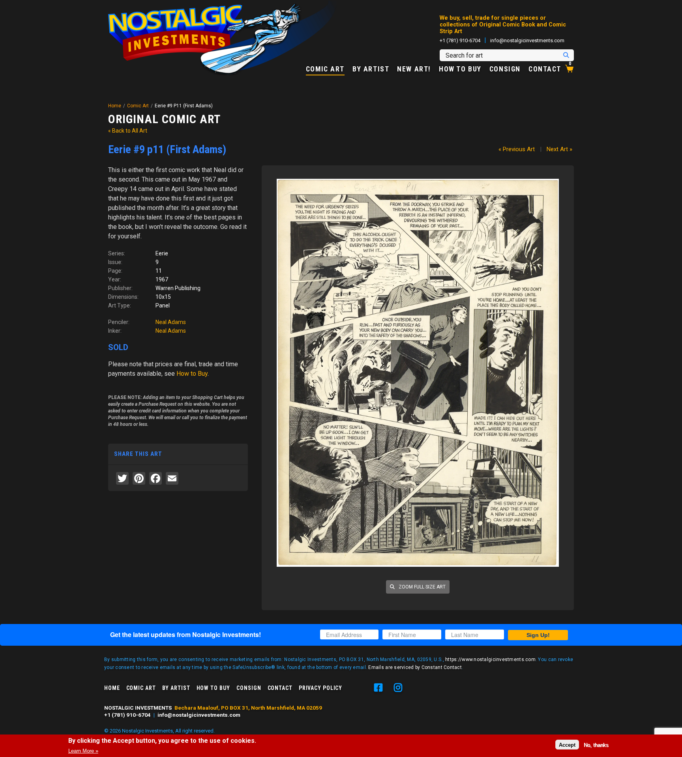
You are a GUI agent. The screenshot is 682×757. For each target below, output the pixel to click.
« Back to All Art (127, 130)
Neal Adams (171, 322)
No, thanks (596, 745)
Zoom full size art (421, 587)
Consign (505, 69)
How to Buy (460, 69)
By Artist (370, 69)
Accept (567, 745)
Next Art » (559, 149)
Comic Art (325, 69)
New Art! (414, 69)
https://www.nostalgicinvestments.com (490, 659)
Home (114, 106)
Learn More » (83, 750)
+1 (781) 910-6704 (460, 40)
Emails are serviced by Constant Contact (415, 667)
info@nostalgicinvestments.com (527, 40)
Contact (544, 69)
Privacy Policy (320, 688)
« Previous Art (516, 149)
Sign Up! (538, 635)
